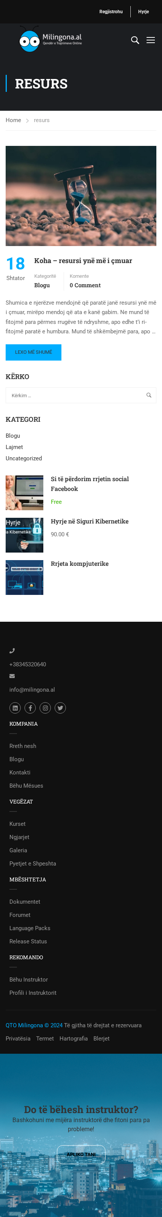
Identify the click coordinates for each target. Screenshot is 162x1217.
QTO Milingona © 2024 (34, 1025)
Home (13, 120)
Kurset (17, 824)
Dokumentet (24, 901)
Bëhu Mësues (26, 785)
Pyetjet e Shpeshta (32, 863)
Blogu (42, 285)
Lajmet (14, 447)
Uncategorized (24, 458)
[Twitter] (60, 708)
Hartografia (74, 1038)
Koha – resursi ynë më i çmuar (83, 260)
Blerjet (101, 1038)
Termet (45, 1038)
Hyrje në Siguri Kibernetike (89, 521)
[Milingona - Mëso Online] (60, 39)
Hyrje (143, 11)
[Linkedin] (15, 708)
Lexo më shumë (33, 349)
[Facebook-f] (30, 708)
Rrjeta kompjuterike (80, 563)
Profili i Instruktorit (33, 992)
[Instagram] (45, 708)
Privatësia (18, 1038)
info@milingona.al (32, 689)
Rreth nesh (22, 746)
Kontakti (20, 772)
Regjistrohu (111, 11)
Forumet (20, 915)
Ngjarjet (19, 837)
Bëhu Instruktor (28, 979)
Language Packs (29, 928)
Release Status (28, 941)
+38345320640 (27, 664)
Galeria (18, 850)
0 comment (85, 285)
